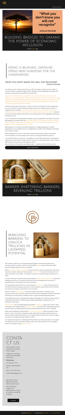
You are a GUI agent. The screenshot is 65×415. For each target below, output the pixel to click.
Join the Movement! (32, 147)
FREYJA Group (56, 7)
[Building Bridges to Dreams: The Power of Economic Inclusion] (32, 22)
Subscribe (13, 400)
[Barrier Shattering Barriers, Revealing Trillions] (32, 171)
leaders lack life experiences (44, 278)
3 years (33, 49)
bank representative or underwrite (18, 270)
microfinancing (39, 304)
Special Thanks (56, 413)
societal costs (40, 285)
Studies (39, 265)
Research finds (36, 272)
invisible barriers (20, 291)
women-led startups (30, 306)
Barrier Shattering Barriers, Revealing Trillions (32, 189)
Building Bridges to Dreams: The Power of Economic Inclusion (33, 41)
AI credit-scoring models (36, 311)
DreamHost (45, 413)
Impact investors (9, 304)
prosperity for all (25, 323)
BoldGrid (29, 413)
